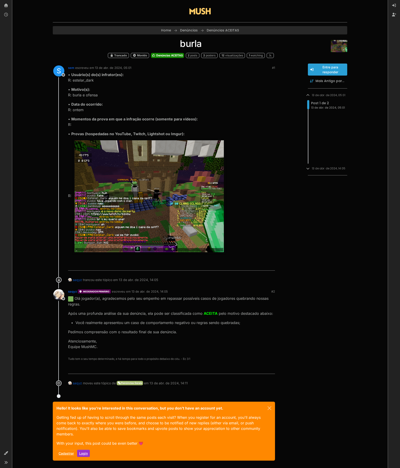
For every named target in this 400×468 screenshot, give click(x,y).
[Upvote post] (254, 265)
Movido (141, 55)
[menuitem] (394, 5)
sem (71, 68)
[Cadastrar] (394, 14)
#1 (273, 68)
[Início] (6, 5)
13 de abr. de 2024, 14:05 (149, 291)
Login (83, 453)
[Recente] (6, 14)
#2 (273, 291)
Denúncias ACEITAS (169, 55)
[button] (6, 453)
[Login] (394, 5)
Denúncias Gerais (131, 383)
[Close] (269, 408)
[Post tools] (271, 265)
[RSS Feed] (270, 55)
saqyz (77, 280)
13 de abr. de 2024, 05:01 (113, 68)
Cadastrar (66, 453)
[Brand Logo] (200, 11)
